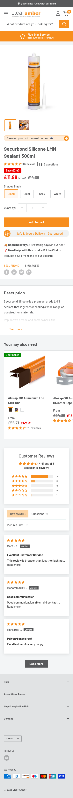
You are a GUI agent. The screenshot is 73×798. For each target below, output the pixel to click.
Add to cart (36, 222)
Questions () (40, 514)
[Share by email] (29, 272)
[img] (16, 540)
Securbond (11, 265)
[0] (65, 13)
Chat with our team (45, 3)
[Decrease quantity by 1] (22, 208)
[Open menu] (6, 13)
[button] (13, 164)
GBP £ (9, 738)
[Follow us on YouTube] (6, 758)
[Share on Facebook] (6, 272)
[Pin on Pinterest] (14, 272)
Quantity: (10, 207)
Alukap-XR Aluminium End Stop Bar (26, 400)
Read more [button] (14, 564)
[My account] (58, 13)
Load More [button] (36, 663)
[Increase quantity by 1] (43, 208)
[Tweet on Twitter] (21, 272)
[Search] (64, 24)
